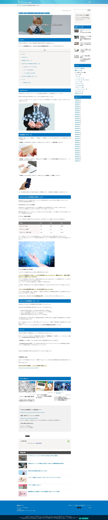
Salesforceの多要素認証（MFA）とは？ (30, 76)
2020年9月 (77, 136)
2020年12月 (77, 132)
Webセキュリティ (79, 87)
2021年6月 (77, 128)
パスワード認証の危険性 (28, 69)
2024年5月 (77, 110)
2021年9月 (77, 124)
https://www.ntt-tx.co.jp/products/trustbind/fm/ (29, 418)
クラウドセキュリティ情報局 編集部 (34, 443)
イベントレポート (78, 91)
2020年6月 (77, 140)
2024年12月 (77, 108)
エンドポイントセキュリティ (81, 89)
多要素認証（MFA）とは (27, 60)
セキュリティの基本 (79, 68)
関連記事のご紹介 (27, 82)
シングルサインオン (66, 382)
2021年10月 (77, 122)
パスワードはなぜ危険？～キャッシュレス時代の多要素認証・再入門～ (44, 396)
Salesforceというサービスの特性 (30, 66)
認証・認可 (32, 382)
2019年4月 (77, 150)
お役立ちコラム (78, 93)
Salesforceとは (25, 57)
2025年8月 (77, 104)
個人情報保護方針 (82, 505)
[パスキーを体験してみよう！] (30, 488)
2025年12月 (77, 100)
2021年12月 (77, 118)
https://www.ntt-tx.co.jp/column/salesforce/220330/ (28, 367)
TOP (18, 5)
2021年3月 (77, 130)
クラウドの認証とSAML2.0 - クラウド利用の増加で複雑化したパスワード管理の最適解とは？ (62, 399)
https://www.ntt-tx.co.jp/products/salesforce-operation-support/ (32, 412)
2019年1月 (77, 154)
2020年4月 (77, 142)
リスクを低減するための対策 (29, 73)
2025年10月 (77, 102)
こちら (45, 518)
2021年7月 (77, 126)
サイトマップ (88, 505)
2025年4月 (77, 106)
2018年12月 (77, 156)
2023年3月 (77, 114)
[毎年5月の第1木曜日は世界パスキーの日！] (33, 474)
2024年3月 (77, 112)
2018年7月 (77, 160)
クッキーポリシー (85, 518)
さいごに (23, 79)
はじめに (23, 54)
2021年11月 (77, 120)
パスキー (77, 76)
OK (80, 518)
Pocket (89, 507)
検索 (89, 10)
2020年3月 (77, 144)
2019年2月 (77, 152)
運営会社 (70, 505)
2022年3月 (77, 116)
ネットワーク (78, 81)
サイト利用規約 (75, 505)
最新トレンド (77, 70)
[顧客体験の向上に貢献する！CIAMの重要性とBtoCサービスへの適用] (39, 496)
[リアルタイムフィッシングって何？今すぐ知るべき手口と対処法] (38, 460)
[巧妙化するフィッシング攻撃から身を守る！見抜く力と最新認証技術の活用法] (41, 467)
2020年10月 (77, 134)
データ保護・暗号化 (79, 85)
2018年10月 (77, 158)
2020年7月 (77, 138)
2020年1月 (77, 146)
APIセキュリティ (79, 83)
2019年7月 (77, 148)
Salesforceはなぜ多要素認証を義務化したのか (31, 63)
